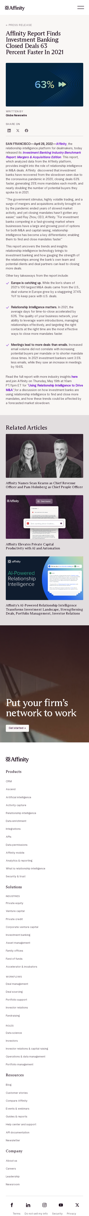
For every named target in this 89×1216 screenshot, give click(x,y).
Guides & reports (16, 1116)
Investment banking (18, 935)
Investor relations (17, 1007)
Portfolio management (19, 1064)
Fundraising (13, 1015)
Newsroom (13, 1184)
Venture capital (15, 911)
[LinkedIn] (28, 1205)
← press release (19, 25)
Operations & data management (25, 1056)
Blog (8, 1084)
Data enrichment (16, 821)
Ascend (11, 789)
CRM (9, 781)
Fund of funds (14, 958)
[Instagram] (44, 1205)
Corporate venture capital (22, 927)
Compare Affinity (17, 1100)
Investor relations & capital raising (27, 1048)
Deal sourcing (14, 991)
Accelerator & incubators (21, 966)
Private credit (14, 919)
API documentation (17, 1132)
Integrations (13, 828)
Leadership (13, 1176)
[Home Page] (15, 7)
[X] (77, 1205)
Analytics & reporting (19, 860)
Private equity (14, 903)
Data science (14, 1032)
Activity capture (16, 805)
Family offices (14, 950)
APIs (8, 836)
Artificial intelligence (18, 797)
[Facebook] (12, 1205)
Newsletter (13, 1140)
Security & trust (15, 876)
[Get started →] (17, 728)
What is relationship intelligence (25, 868)
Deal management (17, 984)
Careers (11, 1168)
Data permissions (17, 844)
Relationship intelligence (21, 813)
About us (11, 1160)
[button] (80, 7)
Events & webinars (17, 1108)
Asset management (18, 942)
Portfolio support (16, 999)
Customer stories (17, 1092)
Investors (12, 1040)
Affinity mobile (15, 852)
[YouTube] (61, 1205)
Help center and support (21, 1124)
